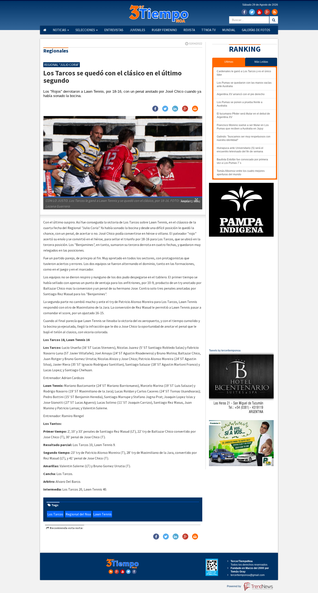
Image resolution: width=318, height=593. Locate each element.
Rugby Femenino (164, 30)
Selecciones (85, 30)
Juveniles (137, 30)
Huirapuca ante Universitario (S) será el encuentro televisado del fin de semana (240, 150)
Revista (189, 30)
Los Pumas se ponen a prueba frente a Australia (239, 104)
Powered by (234, 586)
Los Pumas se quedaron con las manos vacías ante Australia (244, 84)
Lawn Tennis (102, 514)
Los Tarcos (55, 514)
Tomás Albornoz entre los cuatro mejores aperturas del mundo (241, 172)
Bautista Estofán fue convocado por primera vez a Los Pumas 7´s (242, 161)
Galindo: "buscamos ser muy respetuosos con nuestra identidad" (243, 138)
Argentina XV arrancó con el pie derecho (241, 94)
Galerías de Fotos (256, 30)
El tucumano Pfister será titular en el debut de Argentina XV (243, 115)
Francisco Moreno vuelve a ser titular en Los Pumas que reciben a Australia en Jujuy (243, 127)
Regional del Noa (78, 514)
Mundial (228, 30)
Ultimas (228, 61)
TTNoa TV (208, 30)
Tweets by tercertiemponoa (225, 350)
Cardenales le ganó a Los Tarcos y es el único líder (244, 73)
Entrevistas (113, 30)
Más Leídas (261, 61)
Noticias (60, 30)
